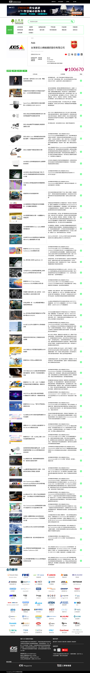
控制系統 (75, 30)
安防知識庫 (60, 1)
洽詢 (25, 70)
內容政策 (60, 641)
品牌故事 (9, 70)
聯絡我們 (74, 641)
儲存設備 (42, 30)
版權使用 (69, 641)
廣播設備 (31, 30)
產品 (19, 70)
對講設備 (75, 27)
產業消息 (54, 1)
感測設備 (20, 33)
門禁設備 (53, 27)
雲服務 (31, 27)
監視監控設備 (42, 27)
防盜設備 (64, 27)
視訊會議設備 (53, 30)
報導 (14, 70)
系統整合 (31, 33)
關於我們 (55, 641)
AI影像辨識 (20, 27)
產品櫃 (74, 1)
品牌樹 (67, 1)
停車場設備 (20, 30)
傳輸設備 (64, 30)
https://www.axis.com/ (37, 51)
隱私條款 (64, 641)
